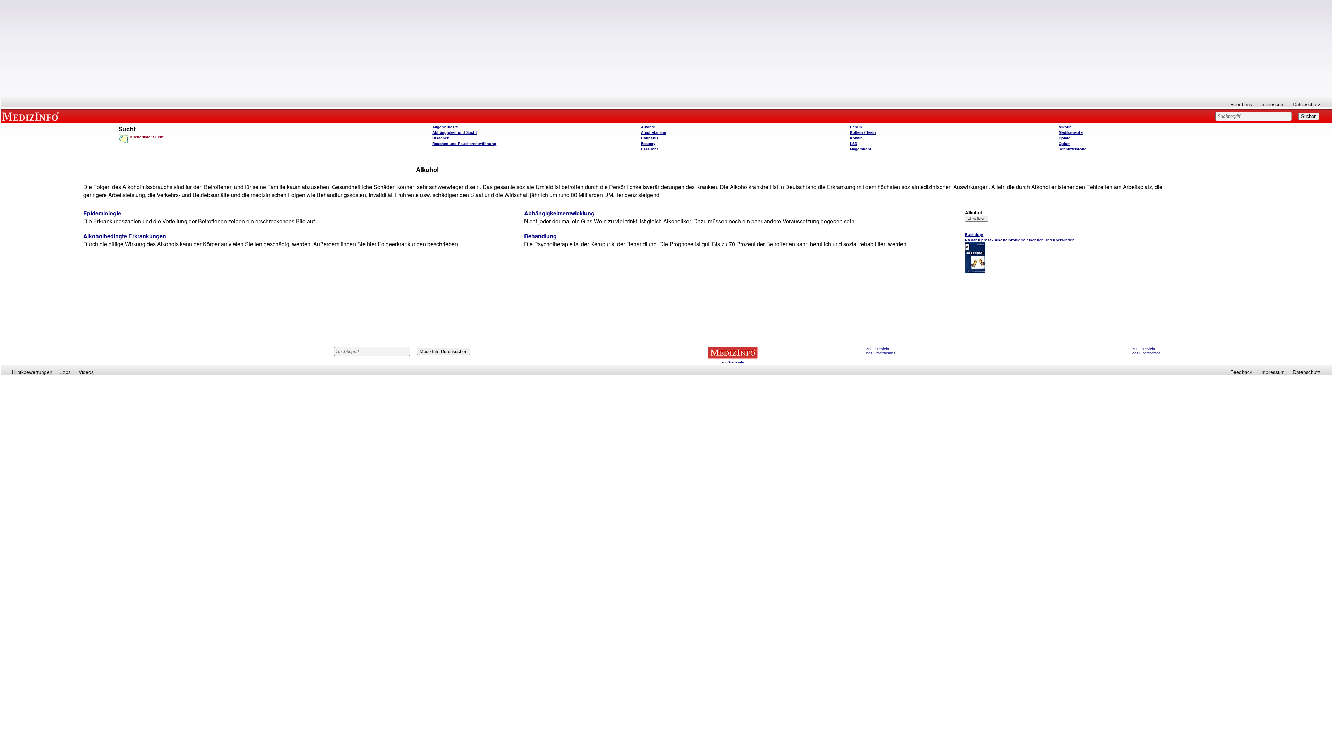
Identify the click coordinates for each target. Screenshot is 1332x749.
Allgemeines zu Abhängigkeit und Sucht (454, 129)
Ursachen (441, 137)
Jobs (65, 372)
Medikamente (1071, 132)
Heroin (856, 126)
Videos (86, 372)
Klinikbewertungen (32, 372)
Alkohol (648, 126)
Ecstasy (648, 143)
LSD (853, 143)
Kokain (856, 137)
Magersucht (860, 149)
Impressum (1272, 104)
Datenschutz (1306, 104)
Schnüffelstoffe (1072, 149)
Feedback (1241, 104)
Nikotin (1065, 126)
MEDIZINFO (32, 116)
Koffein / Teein (863, 132)
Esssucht (649, 149)
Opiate (1064, 137)
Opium (1064, 143)
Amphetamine (653, 132)
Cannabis (649, 137)
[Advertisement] (666, 48)
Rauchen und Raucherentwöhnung (464, 143)
